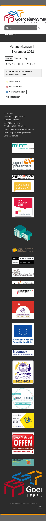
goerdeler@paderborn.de (22, 129)
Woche (17, 58)
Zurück (11, 64)
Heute (21, 64)
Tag (25, 58)
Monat (9, 58)
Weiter (30, 64)
